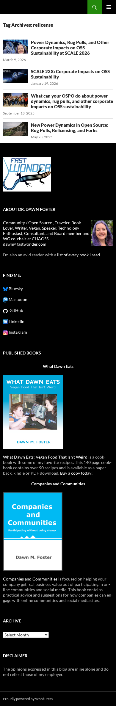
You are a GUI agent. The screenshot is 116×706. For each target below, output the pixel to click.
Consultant (34, 233)
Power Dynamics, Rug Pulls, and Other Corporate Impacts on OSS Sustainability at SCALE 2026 (70, 48)
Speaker (49, 227)
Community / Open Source (28, 222)
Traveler (62, 222)
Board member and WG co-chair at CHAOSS (46, 236)
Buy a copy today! (76, 473)
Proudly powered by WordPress (28, 698)
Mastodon (17, 299)
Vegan (34, 227)
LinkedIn (16, 321)
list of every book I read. (79, 254)
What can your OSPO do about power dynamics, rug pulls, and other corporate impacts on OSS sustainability (72, 101)
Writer (21, 227)
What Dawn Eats (58, 366)
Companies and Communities (58, 483)
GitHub (15, 310)
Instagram (17, 332)
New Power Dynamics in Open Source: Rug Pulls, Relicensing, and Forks (69, 127)
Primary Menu (109, 7)
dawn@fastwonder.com (24, 244)
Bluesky (15, 288)
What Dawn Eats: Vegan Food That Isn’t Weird (45, 456)
